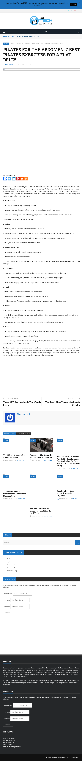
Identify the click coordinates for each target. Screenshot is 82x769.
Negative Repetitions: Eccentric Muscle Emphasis (66, 493)
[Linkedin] (13, 178)
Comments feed (12, 568)
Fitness (6, 43)
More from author (23, 434)
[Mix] (26, 178)
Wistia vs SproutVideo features (28, 36)
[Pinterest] (18, 178)
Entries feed (11, 565)
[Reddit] (22, 178)
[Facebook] (5, 178)
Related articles (9, 434)
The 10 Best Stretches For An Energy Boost (14, 456)
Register (9, 559)
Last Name (6, 607)
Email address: (8, 593)
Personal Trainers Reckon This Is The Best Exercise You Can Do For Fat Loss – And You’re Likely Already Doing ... (68, 461)
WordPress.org (12, 571)
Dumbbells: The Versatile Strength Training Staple (41, 456)
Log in (9, 562)
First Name (6, 600)
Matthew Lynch (9, 64)
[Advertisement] (41, 374)
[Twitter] (9, 178)
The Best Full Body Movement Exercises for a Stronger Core (14, 493)
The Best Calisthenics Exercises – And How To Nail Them (40, 510)
